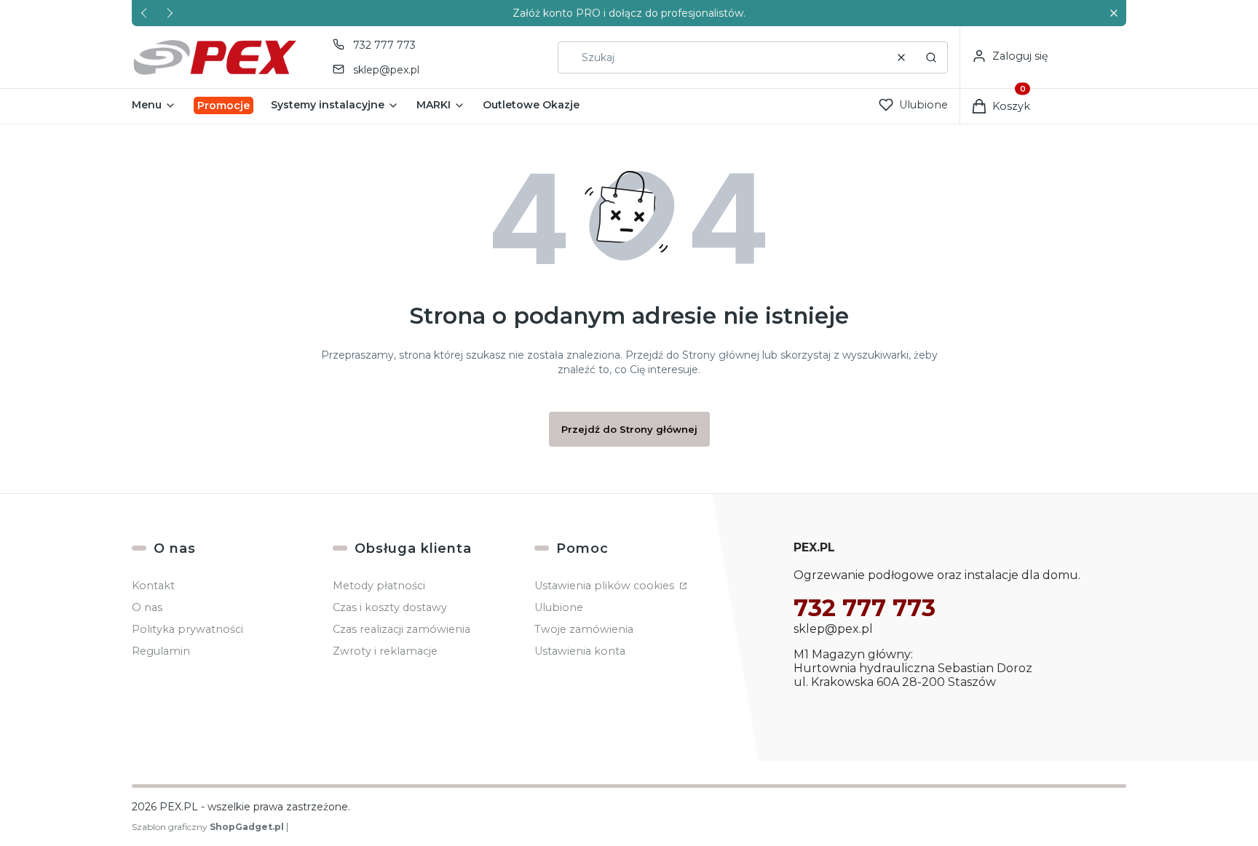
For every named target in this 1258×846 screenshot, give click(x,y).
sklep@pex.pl (386, 69)
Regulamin (161, 651)
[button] (1113, 13)
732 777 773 (384, 45)
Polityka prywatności (187, 629)
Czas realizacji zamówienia (401, 629)
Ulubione (558, 607)
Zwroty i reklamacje (385, 651)
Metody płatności (379, 585)
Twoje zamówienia (583, 629)
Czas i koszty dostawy (390, 607)
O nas (147, 607)
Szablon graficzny (208, 826)
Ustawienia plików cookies (605, 585)
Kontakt (153, 585)
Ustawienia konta (579, 651)
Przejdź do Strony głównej (629, 429)
